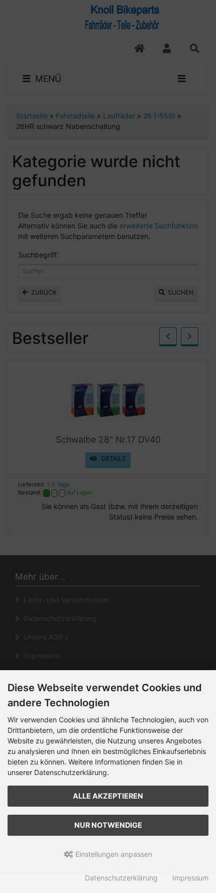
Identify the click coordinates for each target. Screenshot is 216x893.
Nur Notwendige (108, 825)
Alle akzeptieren (108, 796)
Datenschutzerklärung (121, 877)
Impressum (190, 877)
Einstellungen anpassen (112, 854)
